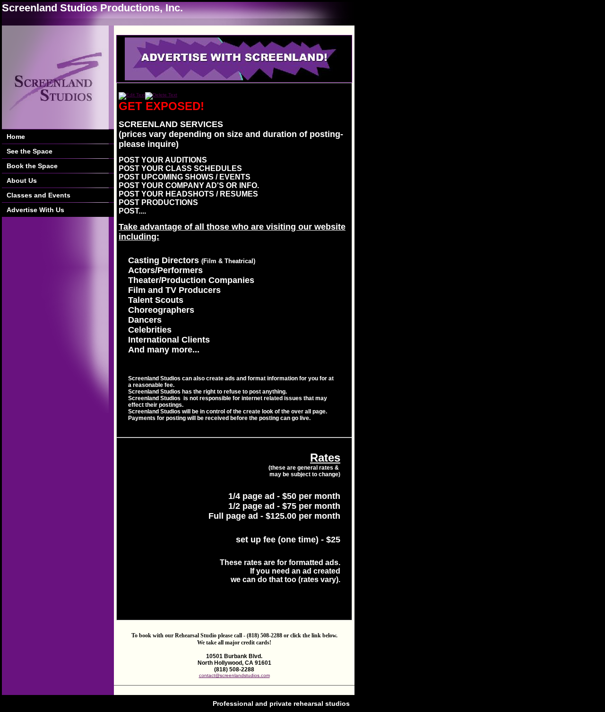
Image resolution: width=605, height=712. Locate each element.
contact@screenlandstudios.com (234, 675)
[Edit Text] (132, 94)
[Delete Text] (161, 94)
